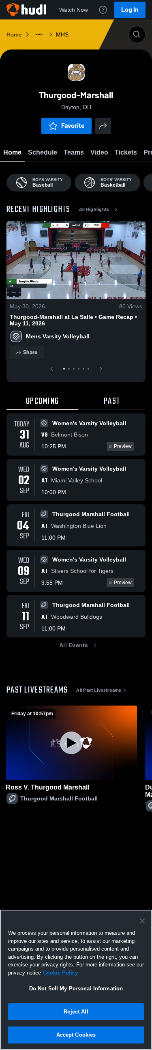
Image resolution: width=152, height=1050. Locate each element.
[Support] (103, 10)
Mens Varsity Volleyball (58, 336)
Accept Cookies (76, 1035)
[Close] (142, 921)
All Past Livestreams (98, 690)
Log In (130, 9)
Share (30, 352)
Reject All (76, 1012)
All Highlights (94, 209)
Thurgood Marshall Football (59, 798)
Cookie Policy (60, 973)
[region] (76, 980)
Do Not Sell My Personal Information (76, 988)
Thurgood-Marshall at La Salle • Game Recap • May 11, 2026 (73, 320)
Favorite (73, 125)
